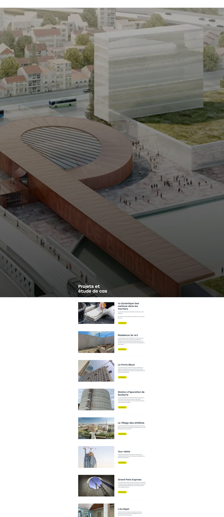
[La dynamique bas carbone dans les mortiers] (96, 313)
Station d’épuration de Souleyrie (131, 393)
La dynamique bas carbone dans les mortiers (128, 306)
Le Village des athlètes (131, 422)
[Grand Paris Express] (96, 486)
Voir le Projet (122, 323)
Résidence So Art (128, 335)
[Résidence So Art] (96, 342)
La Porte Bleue (126, 364)
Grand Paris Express (129, 479)
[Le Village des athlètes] (96, 428)
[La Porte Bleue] (96, 371)
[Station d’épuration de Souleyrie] (96, 399)
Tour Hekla (124, 451)
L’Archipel (123, 509)
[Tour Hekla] (96, 457)
